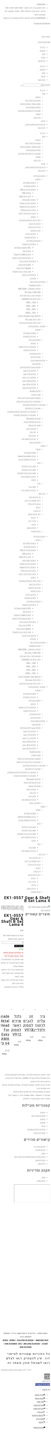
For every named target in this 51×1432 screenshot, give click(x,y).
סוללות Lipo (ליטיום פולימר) (30, 367)
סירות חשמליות (35, 353)
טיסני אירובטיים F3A (28, 210)
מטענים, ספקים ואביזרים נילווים (29, 398)
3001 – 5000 (31, 305)
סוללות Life (36, 363)
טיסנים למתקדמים (29, 199)
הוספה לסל (19, 946)
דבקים (38, 507)
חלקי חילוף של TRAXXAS (31, 299)
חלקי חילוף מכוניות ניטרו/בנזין (30, 322)
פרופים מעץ (27, 251)
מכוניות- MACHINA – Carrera (29, 288)
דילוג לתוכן (46, 1381)
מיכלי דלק (32, 521)
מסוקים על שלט (11, 1343)
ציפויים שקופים (30, 237)
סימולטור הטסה (35, 442)
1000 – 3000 (31, 302)
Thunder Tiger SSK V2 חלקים (29, 316)
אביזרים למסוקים (29, 336)
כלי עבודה (37, 511)
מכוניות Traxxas (35, 285)
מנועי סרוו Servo (35, 425)
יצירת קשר (41, 61)
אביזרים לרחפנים (29, 350)
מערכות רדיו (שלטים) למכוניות (25, 415)
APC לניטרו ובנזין (24, 264)
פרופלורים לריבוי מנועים (27, 346)
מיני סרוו (33, 432)
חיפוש (48, 85)
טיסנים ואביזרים (39, 176)
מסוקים (38, 329)
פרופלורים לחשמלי (29, 244)
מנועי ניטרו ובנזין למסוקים (26, 473)
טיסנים (38, 97)
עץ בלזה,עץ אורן (35, 497)
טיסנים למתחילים (29, 182)
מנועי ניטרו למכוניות (29, 469)
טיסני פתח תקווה (42, 1340)
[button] (42, 1384)
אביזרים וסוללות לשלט (32, 422)
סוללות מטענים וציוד (33, 107)
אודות (43, 57)
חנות (43, 93)
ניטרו (39, 463)
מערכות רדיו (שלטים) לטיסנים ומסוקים (21, 411)
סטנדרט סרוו (31, 428)
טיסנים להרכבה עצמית (28, 203)
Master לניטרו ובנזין (23, 268)
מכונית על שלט (25, 1347)
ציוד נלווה (37, 117)
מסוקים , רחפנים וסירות (36, 326)
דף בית (42, 47)
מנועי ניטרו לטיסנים (29, 466)
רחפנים (33, 343)
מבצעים (42, 50)
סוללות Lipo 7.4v (29, 374)
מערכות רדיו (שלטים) (33, 408)
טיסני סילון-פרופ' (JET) (27, 213)
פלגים (33, 480)
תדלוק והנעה (31, 528)
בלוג (20, 1343)
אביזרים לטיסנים (34, 227)
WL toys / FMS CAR (33, 292)
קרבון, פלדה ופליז (34, 504)
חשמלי (38, 449)
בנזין (39, 483)
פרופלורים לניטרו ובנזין (27, 261)
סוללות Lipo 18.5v (29, 384)
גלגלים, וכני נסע (35, 223)
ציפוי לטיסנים (36, 230)
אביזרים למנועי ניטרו (28, 476)
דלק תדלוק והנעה (34, 514)
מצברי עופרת (36, 394)
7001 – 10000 (30, 312)
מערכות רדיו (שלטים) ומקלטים (29, 110)
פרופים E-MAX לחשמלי (22, 254)
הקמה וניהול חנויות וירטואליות (11, 1370)
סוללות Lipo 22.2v (29, 387)
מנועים (38, 114)
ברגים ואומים (36, 531)
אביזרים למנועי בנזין (28, 490)
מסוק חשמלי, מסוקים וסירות (30, 104)
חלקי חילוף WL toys (33, 319)
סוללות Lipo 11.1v (29, 377)
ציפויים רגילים (31, 234)
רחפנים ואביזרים (35, 340)
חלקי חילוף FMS (25, 196)
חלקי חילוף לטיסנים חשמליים (30, 220)
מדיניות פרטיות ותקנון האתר (34, 124)
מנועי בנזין (32, 487)
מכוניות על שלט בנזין (25, 1340)
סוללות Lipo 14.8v (29, 381)
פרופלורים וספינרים (33, 240)
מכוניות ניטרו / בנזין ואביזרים (30, 295)
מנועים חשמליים (30, 452)
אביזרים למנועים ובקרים (27, 459)
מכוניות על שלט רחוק (33, 100)
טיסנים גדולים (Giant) (28, 206)
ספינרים (33, 278)
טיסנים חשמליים (30, 186)
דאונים (33, 217)
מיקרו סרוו (32, 435)
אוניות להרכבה (35, 357)
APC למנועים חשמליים (22, 247)
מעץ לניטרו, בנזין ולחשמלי (21, 271)
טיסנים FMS (26, 193)
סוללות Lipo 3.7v (29, 370)
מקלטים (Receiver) (33, 418)
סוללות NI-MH (35, 391)
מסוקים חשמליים (29, 333)
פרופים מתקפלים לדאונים (21, 258)
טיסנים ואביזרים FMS (28, 189)
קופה (43, 54)
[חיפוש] (22, 85)
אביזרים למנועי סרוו (29, 439)
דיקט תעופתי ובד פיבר (32, 500)
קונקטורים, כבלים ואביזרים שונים (28, 401)
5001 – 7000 (31, 309)
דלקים (33, 517)
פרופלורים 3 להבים (29, 275)
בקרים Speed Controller (27, 456)
